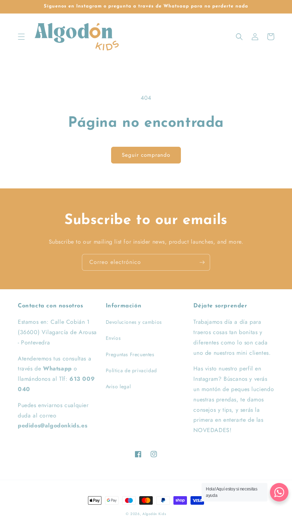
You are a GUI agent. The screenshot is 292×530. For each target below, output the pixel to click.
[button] (21, 37)
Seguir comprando (146, 155)
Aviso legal (118, 386)
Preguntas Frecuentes (130, 354)
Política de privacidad (131, 370)
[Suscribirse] (202, 262)
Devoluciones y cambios (134, 322)
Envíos (113, 338)
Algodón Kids (154, 513)
